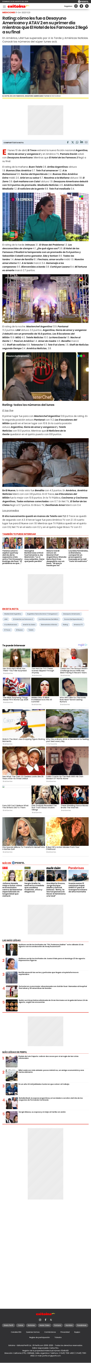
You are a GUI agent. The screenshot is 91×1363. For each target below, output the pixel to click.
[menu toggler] (4, 6)
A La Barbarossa (10, 625)
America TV (78, 625)
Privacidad (65, 1332)
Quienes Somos (33, 1332)
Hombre (69, 1325)
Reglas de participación (39, 1337)
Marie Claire (45, 1325)
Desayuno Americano (71, 614)
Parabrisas (81, 1325)
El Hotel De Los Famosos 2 (23, 619)
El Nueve (19, 630)
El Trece (7, 630)
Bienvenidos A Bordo (49, 625)
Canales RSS (16, 1332)
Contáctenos (50, 1332)
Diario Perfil (8, 1325)
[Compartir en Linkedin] (81, 142)
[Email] (86, 142)
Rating (65, 625)
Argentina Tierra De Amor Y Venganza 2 (42, 614)
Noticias (31, 1325)
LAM (5, 619)
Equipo (77, 1332)
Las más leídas (11, 940)
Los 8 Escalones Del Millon (48, 619)
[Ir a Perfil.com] (83, 2)
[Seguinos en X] (87, 6)
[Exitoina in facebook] (81, 6)
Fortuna (57, 1325)
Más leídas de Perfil (14, 1052)
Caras (20, 1325)
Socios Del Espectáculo (73, 619)
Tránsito (58, 1337)
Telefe (31, 630)
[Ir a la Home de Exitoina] (19, 7)
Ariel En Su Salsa (29, 625)
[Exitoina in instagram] (76, 6)
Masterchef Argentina (12, 614)
